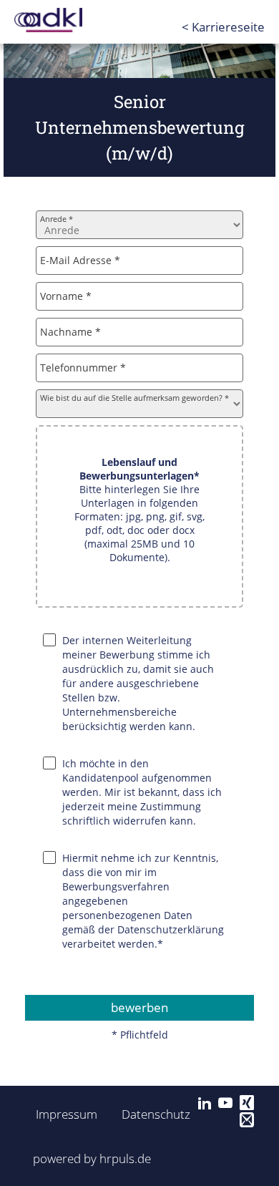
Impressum (62, 1114)
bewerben (139, 1007)
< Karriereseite (223, 27)
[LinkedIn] (204, 1103)
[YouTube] (225, 1103)
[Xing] (247, 1103)
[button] (139, 516)
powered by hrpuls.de (92, 1158)
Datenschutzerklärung (170, 929)
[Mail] (247, 1120)
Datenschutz (148, 1114)
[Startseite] (71, 20)
